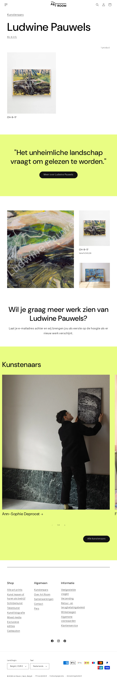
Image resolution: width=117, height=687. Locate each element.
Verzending (67, 599)
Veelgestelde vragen (68, 592)
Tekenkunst (13, 608)
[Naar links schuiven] (52, 525)
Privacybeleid (41, 676)
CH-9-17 (12, 117)
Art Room (17, 676)
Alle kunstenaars (96, 539)
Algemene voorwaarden (68, 619)
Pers (36, 609)
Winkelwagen (68, 612)
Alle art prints (14, 590)
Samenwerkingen (43, 599)
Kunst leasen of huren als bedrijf (16, 597)
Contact (38, 604)
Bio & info (12, 37)
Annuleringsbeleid (74, 676)
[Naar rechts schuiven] (65, 525)
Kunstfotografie (16, 613)
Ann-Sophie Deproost (21, 514)
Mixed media (14, 617)
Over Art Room (42, 595)
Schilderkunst (15, 603)
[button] (6, 5)
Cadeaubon (13, 631)
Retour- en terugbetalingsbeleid (73, 605)
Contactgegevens (57, 676)
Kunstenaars (15, 15)
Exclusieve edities (13, 624)
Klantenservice (69, 626)
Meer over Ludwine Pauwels (58, 175)
